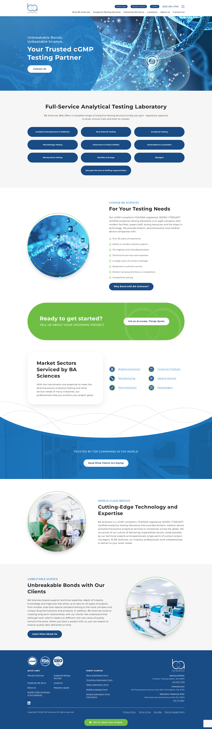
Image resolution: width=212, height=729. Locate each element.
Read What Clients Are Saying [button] (106, 463)
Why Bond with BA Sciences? (131, 286)
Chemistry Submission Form (99, 680)
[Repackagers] (151, 388)
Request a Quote (138, 6)
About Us (165, 12)
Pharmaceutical (127, 387)
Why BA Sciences (81, 12)
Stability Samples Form (97, 690)
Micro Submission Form (97, 675)
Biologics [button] (159, 157)
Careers (155, 6)
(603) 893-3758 (170, 7)
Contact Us (179, 12)
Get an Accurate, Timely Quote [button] (146, 321)
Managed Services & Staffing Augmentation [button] (106, 170)
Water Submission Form (97, 685)
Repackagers (165, 387)
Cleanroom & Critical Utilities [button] (106, 145)
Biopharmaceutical (129, 369)
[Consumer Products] (151, 369)
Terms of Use (145, 712)
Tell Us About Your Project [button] (108, 722)
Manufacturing (126, 378)
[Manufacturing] (112, 378)
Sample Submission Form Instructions (98, 695)
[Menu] (183, 6)
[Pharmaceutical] (112, 388)
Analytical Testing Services (107, 12)
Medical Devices (167, 378)
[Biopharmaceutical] (112, 369)
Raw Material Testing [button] (106, 132)
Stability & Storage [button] (106, 157)
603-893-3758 (178, 682)
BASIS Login (121, 6)
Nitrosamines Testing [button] (53, 157)
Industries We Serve (133, 12)
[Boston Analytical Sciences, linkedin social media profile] (28, 703)
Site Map (158, 712)
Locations (152, 12)
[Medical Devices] (151, 378)
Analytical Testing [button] (159, 132)
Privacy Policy (129, 712)
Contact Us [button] (39, 69)
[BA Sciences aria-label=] (178, 665)
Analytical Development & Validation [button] (53, 132)
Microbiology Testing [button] (52, 145)
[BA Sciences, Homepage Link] (32, 8)
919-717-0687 (179, 701)
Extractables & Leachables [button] (159, 145)
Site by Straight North (175, 712)
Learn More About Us (44, 634)
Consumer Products (169, 369)
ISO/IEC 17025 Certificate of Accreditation (38, 693)
